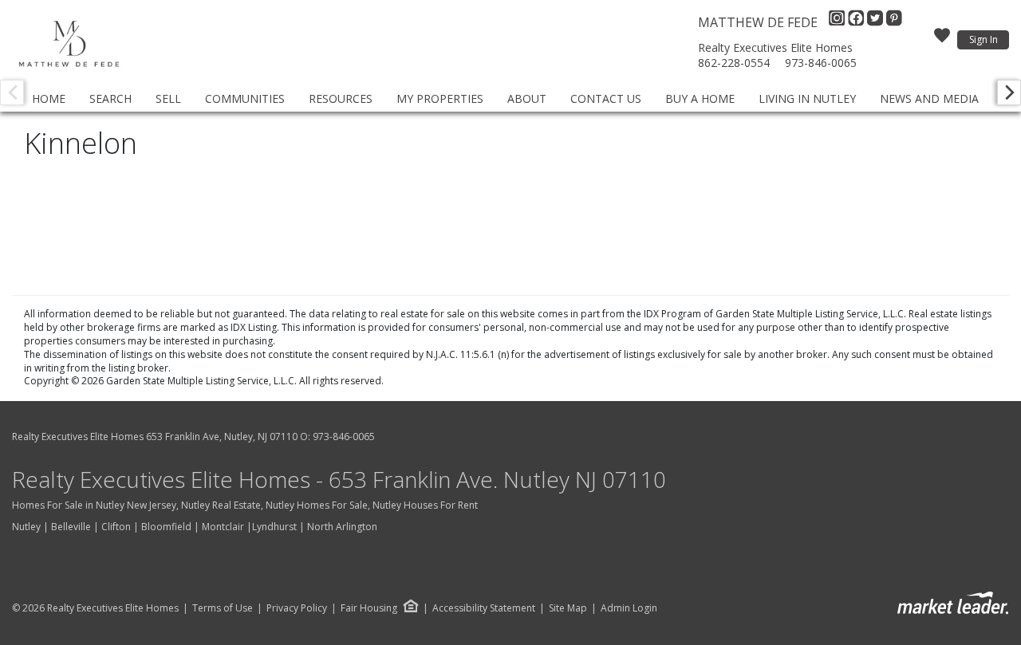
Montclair (223, 526)
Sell (168, 98)
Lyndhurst (274, 526)
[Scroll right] (1009, 92)
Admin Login (629, 608)
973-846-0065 (821, 62)
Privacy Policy (296, 608)
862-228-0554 (734, 62)
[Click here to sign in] (942, 40)
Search (110, 98)
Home (48, 98)
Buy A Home (700, 98)
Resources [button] (341, 98)
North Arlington (342, 526)
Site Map (568, 608)
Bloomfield (166, 526)
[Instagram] (838, 22)
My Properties (439, 98)
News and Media (929, 98)
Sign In (983, 39)
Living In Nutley (807, 98)
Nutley (26, 526)
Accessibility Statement (483, 608)
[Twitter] (876, 22)
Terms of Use (222, 608)
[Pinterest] (894, 22)
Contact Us (605, 98)
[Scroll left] (12, 92)
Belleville (71, 526)
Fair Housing (369, 608)
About (526, 98)
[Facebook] (857, 22)
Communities (245, 98)
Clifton (116, 526)
